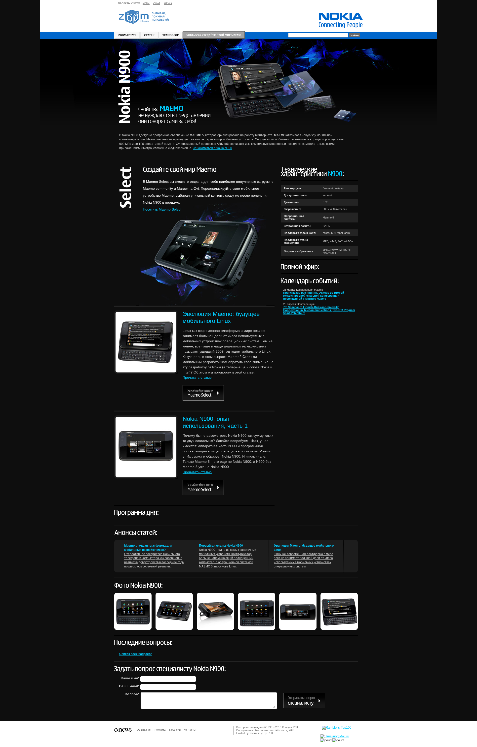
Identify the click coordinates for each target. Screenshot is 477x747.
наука (168, 3)
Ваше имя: (130, 678)
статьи (149, 35)
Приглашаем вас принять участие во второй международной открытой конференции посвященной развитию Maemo (313, 295)
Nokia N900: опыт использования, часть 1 (215, 422)
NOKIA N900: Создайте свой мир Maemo (213, 35)
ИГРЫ (146, 3)
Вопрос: (132, 694)
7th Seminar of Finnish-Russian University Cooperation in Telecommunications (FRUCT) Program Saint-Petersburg (319, 310)
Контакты (190, 729)
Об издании (144, 729)
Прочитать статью (197, 377)
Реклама (160, 729)
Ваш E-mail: (129, 686)
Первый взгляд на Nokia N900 (221, 545)
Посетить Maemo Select (162, 209)
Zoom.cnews (127, 35)
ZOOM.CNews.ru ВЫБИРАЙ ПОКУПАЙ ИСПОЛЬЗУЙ (144, 17)
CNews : (136, 3)
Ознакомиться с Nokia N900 (212, 148)
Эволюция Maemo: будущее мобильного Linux (221, 317)
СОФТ (156, 3)
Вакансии (175, 729)
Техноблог (170, 35)
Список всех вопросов (135, 654)
